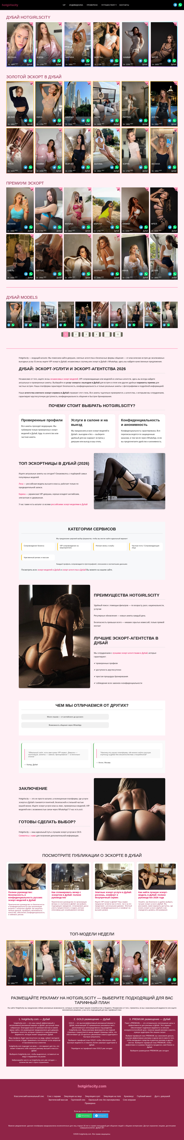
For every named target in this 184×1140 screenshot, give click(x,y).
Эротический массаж (58, 1100)
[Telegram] (175, 5)
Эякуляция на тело (112, 1096)
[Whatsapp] (180, 5)
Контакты (124, 5)
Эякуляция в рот (92, 1096)
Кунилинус (129, 1096)
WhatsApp (85, 1116)
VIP (64, 5)
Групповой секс (78, 1100)
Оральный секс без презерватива (104, 1100)
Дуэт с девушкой (162, 1096)
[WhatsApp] (30, 61)
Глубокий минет (144, 1096)
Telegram (102, 1116)
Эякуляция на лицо (73, 1096)
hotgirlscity (10, 5)
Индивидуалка (76, 5)
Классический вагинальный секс (29, 1096)
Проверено (92, 5)
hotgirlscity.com (92, 1086)
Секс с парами (54, 1096)
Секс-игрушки (129, 1100)
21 (118, 334)
